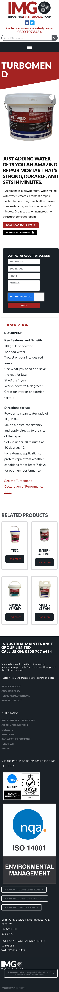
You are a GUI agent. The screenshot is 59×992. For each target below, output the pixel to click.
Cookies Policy (10, 691)
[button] (29, 47)
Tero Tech (7, 743)
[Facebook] (27, 22)
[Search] (54, 37)
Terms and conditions (15, 695)
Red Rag (6, 748)
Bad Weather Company (16, 739)
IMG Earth (7, 734)
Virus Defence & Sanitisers (18, 720)
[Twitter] (32, 22)
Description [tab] (16, 325)
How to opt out (11, 700)
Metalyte (7, 729)
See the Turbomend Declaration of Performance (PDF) (24, 486)
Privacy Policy (11, 686)
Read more (14, 559)
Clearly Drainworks (14, 725)
